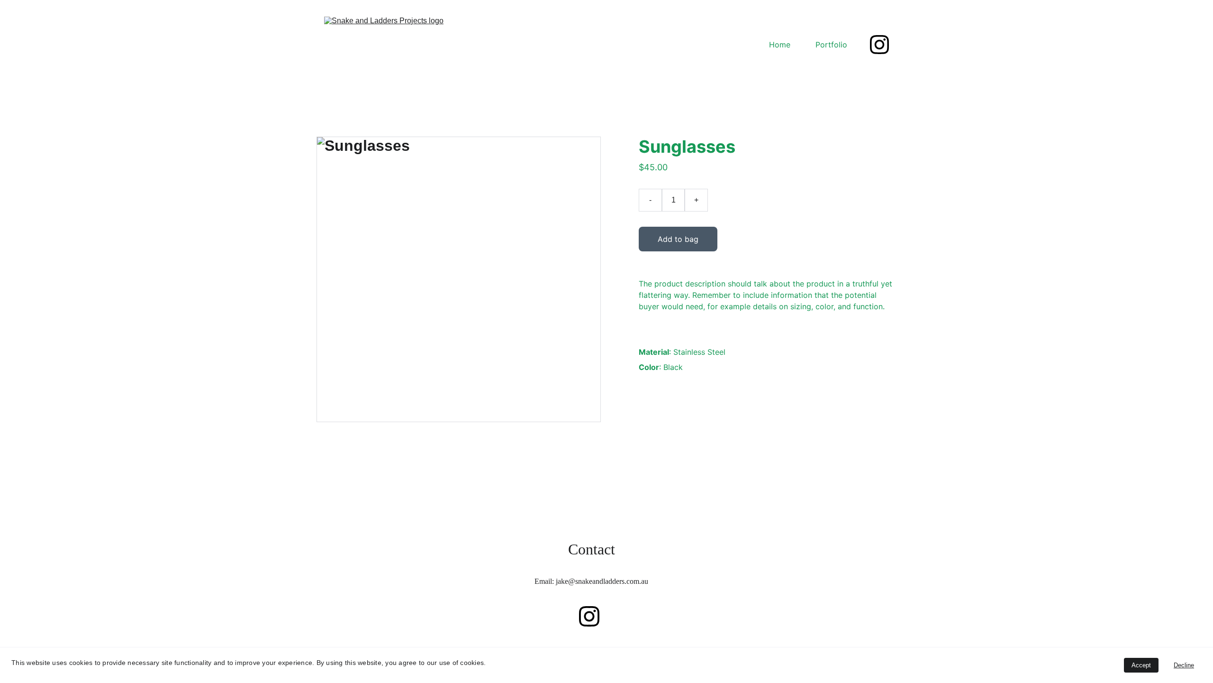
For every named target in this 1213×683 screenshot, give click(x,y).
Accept (1141, 665)
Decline (1184, 665)
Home (779, 44)
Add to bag (678, 239)
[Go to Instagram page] (879, 44)
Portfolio (831, 44)
